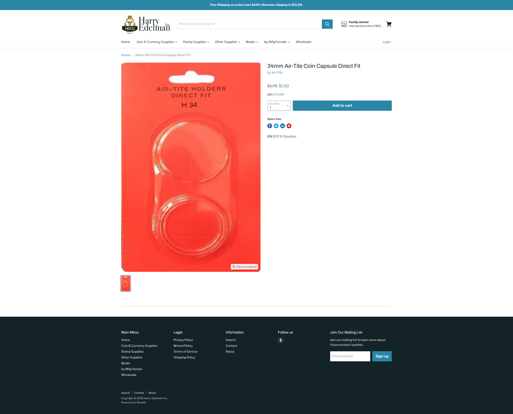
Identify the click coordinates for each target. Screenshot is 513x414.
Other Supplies (226, 41)
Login (387, 42)
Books (251, 41)
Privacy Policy (183, 340)
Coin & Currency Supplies (156, 41)
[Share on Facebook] (269, 125)
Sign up (382, 356)
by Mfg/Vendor (276, 41)
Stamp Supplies (195, 41)
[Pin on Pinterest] (289, 125)
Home (125, 41)
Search (231, 340)
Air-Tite (277, 72)
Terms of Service (186, 351)
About (230, 351)
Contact (231, 346)
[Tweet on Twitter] (276, 125)
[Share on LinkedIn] (282, 125)
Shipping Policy (184, 357)
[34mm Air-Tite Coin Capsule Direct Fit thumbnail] (125, 283)
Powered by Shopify (133, 402)
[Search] (327, 24)
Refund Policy (183, 346)
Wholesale (303, 41)
